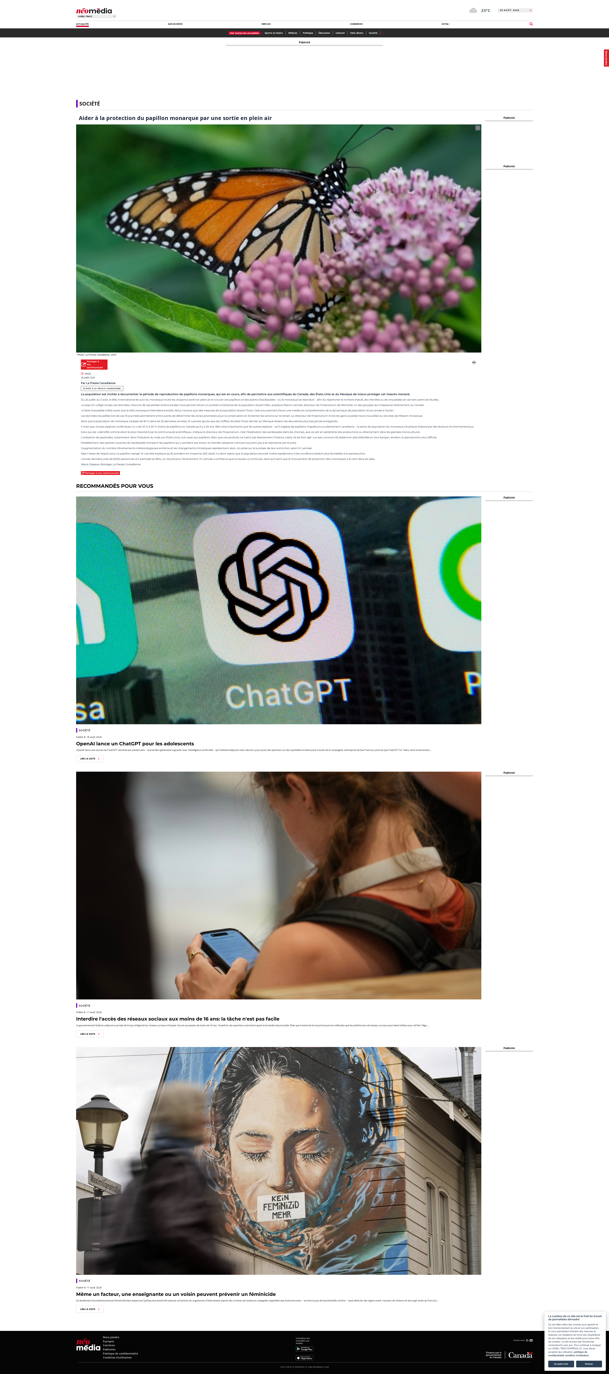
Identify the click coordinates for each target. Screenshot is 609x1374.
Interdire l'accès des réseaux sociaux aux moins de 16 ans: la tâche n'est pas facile (177, 1019)
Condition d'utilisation (117, 1357)
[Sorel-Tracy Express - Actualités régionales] (94, 11)
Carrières (109, 1345)
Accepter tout (561, 1364)
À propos (108, 1341)
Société (373, 32)
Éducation (324, 32)
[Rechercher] (531, 24)
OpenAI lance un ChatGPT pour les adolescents (135, 744)
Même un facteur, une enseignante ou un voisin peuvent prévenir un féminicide (176, 1294)
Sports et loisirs (274, 32)
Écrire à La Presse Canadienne (102, 388)
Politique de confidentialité (120, 1353)
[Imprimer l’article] (474, 363)
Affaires (292, 32)
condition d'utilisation (577, 1355)
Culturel (340, 32)
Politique (308, 32)
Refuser (589, 1364)
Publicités (109, 1349)
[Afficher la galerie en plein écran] (477, 127)
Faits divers (356, 32)
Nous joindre (111, 1337)
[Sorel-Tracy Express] (88, 1348)
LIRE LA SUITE (87, 758)
